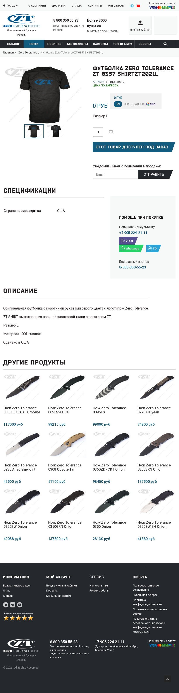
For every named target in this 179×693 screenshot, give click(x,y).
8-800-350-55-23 (132, 267)
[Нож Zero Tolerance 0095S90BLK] (67, 387)
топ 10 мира (123, 44)
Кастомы (100, 44)
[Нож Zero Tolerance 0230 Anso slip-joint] (22, 444)
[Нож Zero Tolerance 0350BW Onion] (22, 501)
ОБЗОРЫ (145, 44)
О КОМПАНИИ (37, 5)
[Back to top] (167, 679)
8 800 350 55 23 (65, 20)
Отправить (154, 174)
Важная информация (17, 585)
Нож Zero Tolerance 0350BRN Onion (154, 467)
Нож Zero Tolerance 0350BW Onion (20, 524)
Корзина (52, 590)
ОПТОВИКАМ (116, 5)
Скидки (8, 595)
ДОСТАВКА (58, 5)
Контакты (95, 5)
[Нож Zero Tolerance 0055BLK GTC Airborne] (22, 387)
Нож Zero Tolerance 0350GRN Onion (64, 524)
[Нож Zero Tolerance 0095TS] (112, 387)
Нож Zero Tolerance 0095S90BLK (64, 410)
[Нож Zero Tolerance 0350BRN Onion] (157, 444)
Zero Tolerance (27, 52)
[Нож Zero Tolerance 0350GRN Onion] (67, 501)
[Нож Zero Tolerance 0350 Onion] (112, 501)
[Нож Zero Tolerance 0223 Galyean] (157, 387)
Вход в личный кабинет (61, 585)
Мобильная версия (59, 595)
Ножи (34, 44)
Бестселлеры (77, 44)
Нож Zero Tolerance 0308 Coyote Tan (64, 467)
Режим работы (99, 590)
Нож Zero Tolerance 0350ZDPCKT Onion (109, 467)
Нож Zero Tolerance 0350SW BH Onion (154, 524)
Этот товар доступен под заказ (132, 146)
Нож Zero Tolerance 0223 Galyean (154, 410)
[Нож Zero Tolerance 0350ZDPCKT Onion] (112, 444)
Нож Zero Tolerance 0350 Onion (109, 524)
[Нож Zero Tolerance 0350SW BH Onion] (157, 501)
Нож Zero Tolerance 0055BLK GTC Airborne (21, 410)
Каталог (13, 44)
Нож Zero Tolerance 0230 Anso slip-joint (20, 467)
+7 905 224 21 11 (109, 642)
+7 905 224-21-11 (133, 233)
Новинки (54, 44)
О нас (6, 590)
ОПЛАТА (77, 5)
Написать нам (99, 585)
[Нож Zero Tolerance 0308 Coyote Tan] (67, 444)
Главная (8, 52)
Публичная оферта (145, 595)
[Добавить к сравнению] (111, 132)
